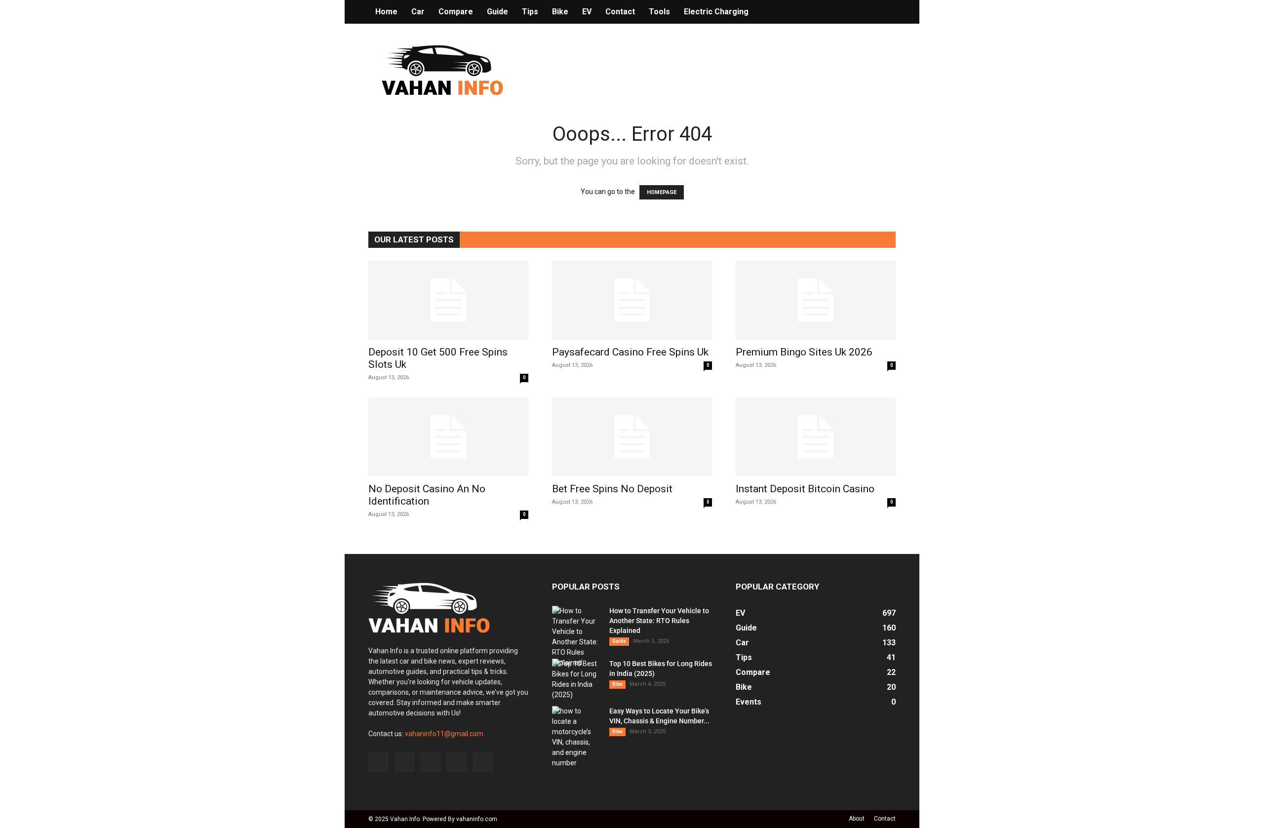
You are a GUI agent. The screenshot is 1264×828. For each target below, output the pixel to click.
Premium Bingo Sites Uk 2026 (804, 352)
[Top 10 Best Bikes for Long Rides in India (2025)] (576, 679)
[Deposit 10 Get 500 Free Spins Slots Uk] (448, 300)
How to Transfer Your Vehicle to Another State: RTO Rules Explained (659, 620)
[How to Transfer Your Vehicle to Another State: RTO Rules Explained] (576, 637)
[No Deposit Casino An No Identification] (448, 436)
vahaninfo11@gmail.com (444, 734)
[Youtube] (483, 762)
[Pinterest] (430, 762)
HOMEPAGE (661, 192)
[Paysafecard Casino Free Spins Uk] (632, 300)
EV (587, 11)
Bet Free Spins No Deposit (612, 489)
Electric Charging (716, 11)
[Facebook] (378, 762)
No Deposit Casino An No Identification (426, 495)
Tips (530, 11)
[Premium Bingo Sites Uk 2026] (816, 300)
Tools (659, 11)
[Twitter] (457, 762)
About (857, 818)
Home (386, 11)
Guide (497, 11)
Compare (455, 11)
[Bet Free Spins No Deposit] (632, 436)
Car (418, 11)
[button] (884, 12)
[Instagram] (404, 762)
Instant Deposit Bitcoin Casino (805, 489)
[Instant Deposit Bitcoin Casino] (816, 436)
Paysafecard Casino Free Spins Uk (630, 352)
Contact (620, 11)
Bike (560, 11)
